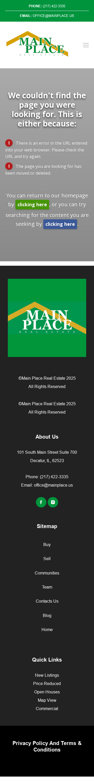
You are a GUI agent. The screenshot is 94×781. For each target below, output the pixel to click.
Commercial (47, 708)
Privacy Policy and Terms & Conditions (47, 746)
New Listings (47, 675)
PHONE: (47, 6)
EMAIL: (47, 16)
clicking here (32, 204)
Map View (47, 700)
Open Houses (47, 691)
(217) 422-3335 (54, 476)
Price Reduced (47, 683)
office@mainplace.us (53, 485)
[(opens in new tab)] (42, 506)
